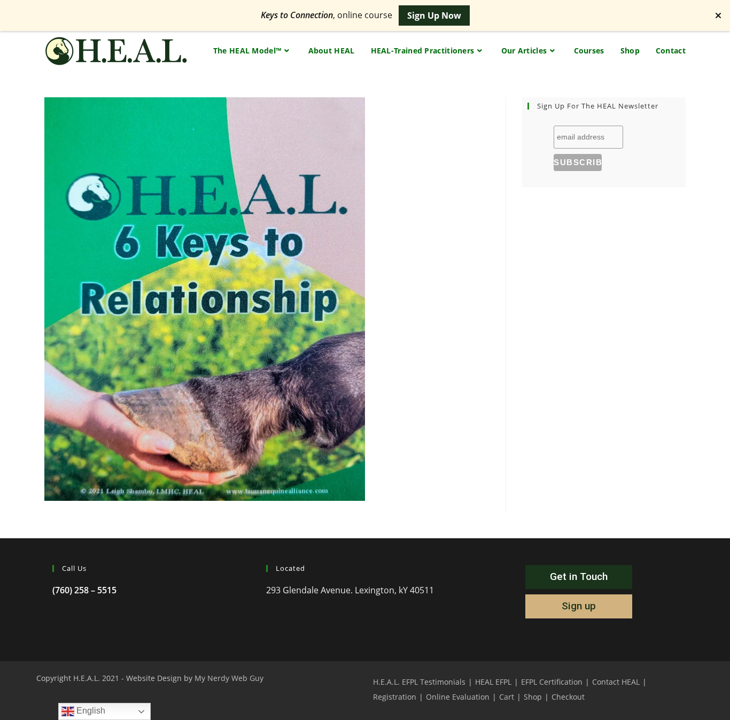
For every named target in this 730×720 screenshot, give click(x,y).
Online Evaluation (458, 697)
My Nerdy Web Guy (229, 678)
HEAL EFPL (493, 682)
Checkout (568, 697)
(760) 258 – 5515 (84, 590)
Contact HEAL (616, 682)
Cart (506, 697)
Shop (533, 697)
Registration (394, 697)
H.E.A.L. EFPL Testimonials (419, 682)
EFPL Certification (552, 682)
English (89, 710)
